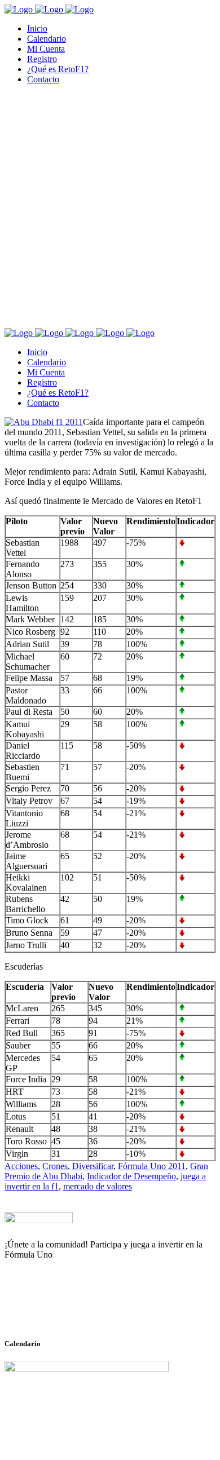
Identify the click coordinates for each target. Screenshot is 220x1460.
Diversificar (92, 1166)
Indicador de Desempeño (131, 1176)
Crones (55, 1166)
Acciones (21, 1166)
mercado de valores (97, 1186)
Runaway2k (59, 1309)
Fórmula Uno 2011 (152, 1166)
